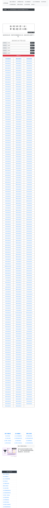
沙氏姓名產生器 (29, 289)
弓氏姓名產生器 (29, 203)
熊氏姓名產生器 (18, 156)
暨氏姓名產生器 (8, 77)
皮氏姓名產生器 (8, 277)
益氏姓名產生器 (8, 382)
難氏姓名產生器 (18, 256)
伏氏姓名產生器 (29, 128)
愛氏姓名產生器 (18, 58)
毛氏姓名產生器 (29, 240)
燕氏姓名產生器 (29, 375)
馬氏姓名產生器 (18, 238)
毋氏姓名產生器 (29, 361)
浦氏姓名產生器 (29, 284)
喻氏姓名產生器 (18, 394)
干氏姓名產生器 (29, 182)
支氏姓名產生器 (18, 89)
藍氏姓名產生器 (29, 212)
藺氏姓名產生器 (29, 224)
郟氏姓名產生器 (29, 79)
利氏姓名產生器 (18, 217)
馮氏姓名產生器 (18, 126)
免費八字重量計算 (13, 1)
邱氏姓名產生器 (8, 100)
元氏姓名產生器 (29, 396)
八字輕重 (5, 9)
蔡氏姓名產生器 (8, 333)
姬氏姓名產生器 (18, 75)
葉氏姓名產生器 (8, 373)
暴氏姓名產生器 (29, 270)
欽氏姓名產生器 (8, 93)
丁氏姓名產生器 (29, 329)
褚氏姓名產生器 (29, 107)
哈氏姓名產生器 (29, 133)
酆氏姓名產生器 (18, 128)
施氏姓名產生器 (18, 303)
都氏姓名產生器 (18, 345)
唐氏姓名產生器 (29, 322)
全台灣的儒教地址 (29, 440)
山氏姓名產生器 (8, 291)
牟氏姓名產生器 (18, 252)
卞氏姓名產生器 (8, 280)
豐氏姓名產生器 (8, 128)
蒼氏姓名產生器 (8, 336)
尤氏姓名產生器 (18, 387)
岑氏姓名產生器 (29, 336)
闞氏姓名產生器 (18, 184)
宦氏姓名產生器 (8, 168)
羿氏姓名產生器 (29, 380)
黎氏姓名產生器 (18, 219)
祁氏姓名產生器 (8, 189)
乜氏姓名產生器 (8, 259)
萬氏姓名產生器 (18, 352)
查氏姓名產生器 (18, 61)
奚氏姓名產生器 (29, 142)
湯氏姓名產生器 (8, 324)
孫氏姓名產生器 (8, 317)
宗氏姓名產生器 (29, 340)
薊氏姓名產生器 (29, 77)
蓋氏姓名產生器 (29, 191)
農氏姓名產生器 (8, 263)
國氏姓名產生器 (18, 210)
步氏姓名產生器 (18, 284)
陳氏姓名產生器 (8, 70)
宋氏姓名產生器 (18, 317)
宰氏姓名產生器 (29, 331)
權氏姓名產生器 (18, 114)
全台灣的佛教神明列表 (18, 438)
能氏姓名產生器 (8, 256)
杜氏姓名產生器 (18, 343)
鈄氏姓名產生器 (8, 331)
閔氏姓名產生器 (8, 249)
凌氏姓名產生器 (8, 226)
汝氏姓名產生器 (8, 177)
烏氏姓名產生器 (18, 366)
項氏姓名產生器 (18, 149)
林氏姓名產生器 (18, 224)
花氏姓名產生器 (29, 163)
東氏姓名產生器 (29, 347)
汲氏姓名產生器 (18, 72)
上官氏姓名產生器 (29, 294)
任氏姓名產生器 (18, 175)
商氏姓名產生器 (8, 294)
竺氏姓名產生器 (29, 105)
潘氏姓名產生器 (18, 268)
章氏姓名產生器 (18, 403)
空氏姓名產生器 (29, 205)
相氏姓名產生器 (8, 149)
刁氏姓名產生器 (8, 329)
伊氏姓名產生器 (8, 380)
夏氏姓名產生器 (18, 147)
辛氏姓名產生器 (8, 154)
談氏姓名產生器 (8, 322)
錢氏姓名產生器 (29, 86)
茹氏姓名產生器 (18, 177)
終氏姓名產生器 (18, 119)
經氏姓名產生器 (8, 98)
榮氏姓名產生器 (8, 182)
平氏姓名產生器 (29, 280)
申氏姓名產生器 (8, 298)
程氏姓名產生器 (18, 70)
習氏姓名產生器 (8, 147)
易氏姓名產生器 (18, 380)
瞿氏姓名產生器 (18, 112)
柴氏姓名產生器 (18, 63)
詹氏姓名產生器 (29, 63)
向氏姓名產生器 (29, 147)
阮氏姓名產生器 (29, 177)
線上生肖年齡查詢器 (36, 1)
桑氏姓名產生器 (18, 289)
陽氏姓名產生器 (29, 368)
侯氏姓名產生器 (8, 142)
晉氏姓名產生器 (18, 91)
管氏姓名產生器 (8, 198)
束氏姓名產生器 (18, 308)
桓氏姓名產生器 (18, 168)
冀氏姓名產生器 (18, 77)
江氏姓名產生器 (18, 82)
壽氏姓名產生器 (29, 305)
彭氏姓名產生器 (18, 275)
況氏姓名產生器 (8, 212)
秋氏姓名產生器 (18, 100)
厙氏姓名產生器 (29, 296)
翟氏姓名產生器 (29, 61)
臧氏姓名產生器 (29, 333)
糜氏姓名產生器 (8, 247)
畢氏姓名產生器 (18, 277)
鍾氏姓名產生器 (29, 119)
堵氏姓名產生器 (29, 343)
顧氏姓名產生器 (18, 196)
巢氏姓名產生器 (18, 68)
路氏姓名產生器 (18, 233)
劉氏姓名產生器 (29, 226)
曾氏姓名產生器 (8, 338)
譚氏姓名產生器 (18, 322)
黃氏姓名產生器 (29, 168)
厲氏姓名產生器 (8, 219)
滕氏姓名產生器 (8, 326)
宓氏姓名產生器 (29, 245)
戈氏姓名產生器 (29, 189)
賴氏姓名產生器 (18, 212)
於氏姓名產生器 (18, 389)
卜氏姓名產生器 (8, 284)
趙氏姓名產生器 (8, 68)
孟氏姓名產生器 (29, 242)
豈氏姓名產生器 (29, 287)
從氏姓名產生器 (8, 343)
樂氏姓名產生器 (18, 401)
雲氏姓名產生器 (29, 401)
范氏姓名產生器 (18, 121)
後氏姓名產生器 (18, 142)
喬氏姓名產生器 (29, 84)
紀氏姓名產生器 (8, 75)
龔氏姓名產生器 (8, 210)
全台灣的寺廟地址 (6, 502)
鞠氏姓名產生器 (8, 112)
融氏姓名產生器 (18, 182)
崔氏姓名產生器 (18, 340)
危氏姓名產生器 (18, 354)
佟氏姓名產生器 (18, 347)
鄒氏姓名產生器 (29, 338)
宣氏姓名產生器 (8, 161)
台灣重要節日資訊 (20, 1)
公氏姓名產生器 (8, 205)
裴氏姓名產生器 (29, 273)
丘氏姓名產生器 (29, 98)
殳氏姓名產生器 (8, 308)
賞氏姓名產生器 (18, 294)
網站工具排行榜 (9, 471)
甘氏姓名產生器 (8, 184)
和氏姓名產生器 (8, 140)
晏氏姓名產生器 (29, 373)
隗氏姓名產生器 (18, 203)
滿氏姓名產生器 (18, 240)
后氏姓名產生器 (29, 140)
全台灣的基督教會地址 (7, 506)
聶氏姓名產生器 (18, 259)
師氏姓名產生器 (29, 303)
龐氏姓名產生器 (8, 270)
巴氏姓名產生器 (18, 266)
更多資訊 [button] (32, 4)
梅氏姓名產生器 (18, 242)
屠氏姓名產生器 (8, 345)
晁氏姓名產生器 (29, 403)
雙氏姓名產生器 (8, 310)
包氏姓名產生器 (18, 270)
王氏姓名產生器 (29, 352)
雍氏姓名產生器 (8, 403)
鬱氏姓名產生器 (18, 396)
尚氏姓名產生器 (29, 291)
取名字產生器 (43, 1)
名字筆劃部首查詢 (13, 4)
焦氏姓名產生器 (8, 86)
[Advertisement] (19, 17)
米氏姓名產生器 (18, 245)
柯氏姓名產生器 (8, 191)
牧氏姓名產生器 (29, 252)
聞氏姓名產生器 (29, 359)
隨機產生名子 (18, 55)
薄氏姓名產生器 (29, 282)
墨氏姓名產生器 (8, 252)
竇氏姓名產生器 (18, 331)
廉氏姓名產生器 (8, 224)
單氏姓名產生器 (18, 291)
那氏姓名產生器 (29, 254)
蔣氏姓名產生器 (18, 84)
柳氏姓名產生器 (18, 226)
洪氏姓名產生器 (29, 170)
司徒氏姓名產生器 (8, 315)
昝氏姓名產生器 (18, 333)
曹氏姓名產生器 (18, 336)
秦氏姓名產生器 (29, 91)
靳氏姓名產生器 (29, 93)
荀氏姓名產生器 (29, 161)
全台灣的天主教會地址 (7, 504)
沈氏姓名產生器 (18, 298)
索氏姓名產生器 (29, 310)
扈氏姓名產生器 (18, 163)
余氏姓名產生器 (8, 389)
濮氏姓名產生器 (18, 287)
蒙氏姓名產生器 (8, 245)
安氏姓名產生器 (29, 58)
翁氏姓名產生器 (8, 361)
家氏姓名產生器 (18, 79)
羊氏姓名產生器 (18, 368)
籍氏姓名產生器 (8, 79)
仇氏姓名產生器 (18, 98)
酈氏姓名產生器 (29, 219)
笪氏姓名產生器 (8, 319)
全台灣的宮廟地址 (18, 440)
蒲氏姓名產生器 (8, 287)
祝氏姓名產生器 (8, 107)
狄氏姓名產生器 (29, 326)
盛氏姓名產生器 (18, 301)
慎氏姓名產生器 (8, 301)
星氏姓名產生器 (8, 156)
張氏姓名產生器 (29, 65)
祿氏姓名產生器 (8, 233)
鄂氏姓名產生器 (18, 263)
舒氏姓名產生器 (29, 308)
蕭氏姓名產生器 (29, 149)
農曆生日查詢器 (20, 4)
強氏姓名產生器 (8, 84)
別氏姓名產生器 (29, 277)
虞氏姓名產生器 (8, 396)
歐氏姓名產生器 (29, 263)
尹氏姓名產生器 (18, 382)
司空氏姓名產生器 (19, 312)
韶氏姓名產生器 (18, 296)
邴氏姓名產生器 (8, 282)
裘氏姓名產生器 (29, 100)
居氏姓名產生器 (8, 105)
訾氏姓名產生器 (8, 352)
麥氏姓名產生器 (8, 240)
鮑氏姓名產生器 (8, 273)
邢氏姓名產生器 (18, 154)
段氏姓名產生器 (8, 347)
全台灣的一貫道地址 (7, 440)
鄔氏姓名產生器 (29, 366)
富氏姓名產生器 (8, 133)
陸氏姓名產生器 (18, 231)
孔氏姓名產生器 (18, 205)
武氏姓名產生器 (8, 366)
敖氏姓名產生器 (8, 61)
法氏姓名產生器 (8, 121)
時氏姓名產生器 (8, 305)
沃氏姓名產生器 (18, 361)
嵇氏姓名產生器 (29, 75)
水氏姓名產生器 (18, 310)
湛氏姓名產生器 (8, 65)
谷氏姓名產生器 (8, 196)
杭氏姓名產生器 (29, 135)
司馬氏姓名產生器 (29, 312)
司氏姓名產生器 (8, 312)
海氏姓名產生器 (8, 135)
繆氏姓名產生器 (29, 247)
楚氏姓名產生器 (18, 107)
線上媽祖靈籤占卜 (28, 1)
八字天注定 (5, 3)
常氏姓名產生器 (18, 65)
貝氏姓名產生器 (18, 273)
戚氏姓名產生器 (8, 289)
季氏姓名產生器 (29, 72)
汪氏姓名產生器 (8, 354)
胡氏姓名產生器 (8, 163)
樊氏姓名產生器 (29, 121)
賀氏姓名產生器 (18, 140)
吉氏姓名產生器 (8, 72)
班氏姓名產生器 (8, 268)
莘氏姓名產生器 (29, 298)
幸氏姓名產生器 (29, 154)
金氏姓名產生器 (8, 91)
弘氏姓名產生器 (18, 170)
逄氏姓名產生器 (29, 268)
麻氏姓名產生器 (29, 238)
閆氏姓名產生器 (8, 375)
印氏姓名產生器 (29, 382)
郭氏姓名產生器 (29, 210)
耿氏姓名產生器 (18, 189)
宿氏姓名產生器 (18, 315)
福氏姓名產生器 (18, 133)
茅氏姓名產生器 (8, 242)
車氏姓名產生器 (29, 68)
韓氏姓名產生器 (18, 135)
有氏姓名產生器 (29, 387)
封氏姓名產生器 (8, 126)
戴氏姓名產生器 (29, 319)
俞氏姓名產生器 (29, 389)
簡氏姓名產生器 (8, 89)
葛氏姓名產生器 (18, 191)
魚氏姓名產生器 (8, 394)
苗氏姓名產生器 (18, 247)
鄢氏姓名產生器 (18, 375)
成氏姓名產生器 (18, 305)
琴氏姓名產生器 (18, 93)
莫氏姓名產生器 (29, 249)
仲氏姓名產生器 (8, 119)
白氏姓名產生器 (29, 266)
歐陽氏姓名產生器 (8, 266)
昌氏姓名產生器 (29, 70)
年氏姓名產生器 (29, 259)
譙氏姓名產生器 (18, 86)
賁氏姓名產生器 (8, 275)
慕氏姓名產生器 (8, 254)
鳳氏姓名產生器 (29, 126)
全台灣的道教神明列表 (29, 438)
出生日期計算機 (27, 4)
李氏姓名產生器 (29, 217)
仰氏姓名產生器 (8, 368)
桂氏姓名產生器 (8, 203)
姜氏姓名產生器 (29, 82)
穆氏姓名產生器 (18, 254)
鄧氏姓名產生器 (18, 326)
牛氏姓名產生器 (18, 261)
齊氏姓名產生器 (8, 63)
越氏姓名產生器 (8, 401)
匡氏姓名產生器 (29, 198)
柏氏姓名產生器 (18, 282)
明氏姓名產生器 (18, 249)
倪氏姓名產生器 (29, 256)
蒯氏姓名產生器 (29, 196)
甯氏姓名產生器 (8, 261)
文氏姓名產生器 (8, 359)
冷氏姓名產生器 (8, 217)
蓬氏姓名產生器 (29, 275)
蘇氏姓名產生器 (29, 315)
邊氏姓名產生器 (18, 280)
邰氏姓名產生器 (18, 319)
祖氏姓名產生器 (8, 340)
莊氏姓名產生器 (29, 114)
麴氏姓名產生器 (29, 112)
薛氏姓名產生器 (18, 161)
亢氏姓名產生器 (29, 184)
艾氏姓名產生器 (8, 58)
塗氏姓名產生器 (29, 345)
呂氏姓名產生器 (8, 231)
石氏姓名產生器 (8, 303)
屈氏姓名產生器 (18, 105)
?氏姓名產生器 (18, 338)
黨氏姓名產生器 (18, 324)
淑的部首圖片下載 (31, 32)
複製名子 (32, 42)
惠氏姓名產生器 (8, 170)
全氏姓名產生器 (8, 114)
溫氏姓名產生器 (18, 359)
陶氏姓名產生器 (29, 324)
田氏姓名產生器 (18, 329)
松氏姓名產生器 (29, 317)
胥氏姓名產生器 (29, 156)
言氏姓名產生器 (18, 373)
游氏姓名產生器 (29, 394)
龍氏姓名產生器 (8, 238)
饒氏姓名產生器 (8, 175)
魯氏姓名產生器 (29, 233)
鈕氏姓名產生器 (29, 261)
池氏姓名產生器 (29, 89)
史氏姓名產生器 (29, 301)
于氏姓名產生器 (8, 387)
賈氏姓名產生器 (8, 82)
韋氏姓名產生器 (29, 354)
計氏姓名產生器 (29, 175)
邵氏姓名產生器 (8, 296)
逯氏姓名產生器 (29, 231)
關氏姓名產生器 (18, 198)
